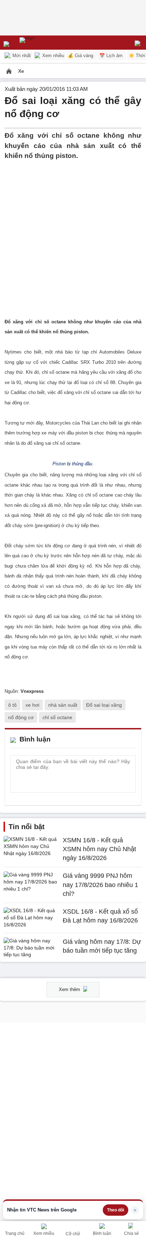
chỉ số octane (57, 717)
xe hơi (32, 705)
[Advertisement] (73, 234)
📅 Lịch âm (111, 55)
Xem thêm (70, 989)
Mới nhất (21, 55)
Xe (21, 71)
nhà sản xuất (62, 705)
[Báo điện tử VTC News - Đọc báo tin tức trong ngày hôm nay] (43, 42)
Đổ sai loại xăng (104, 705)
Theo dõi (115, 1210)
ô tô (12, 705)
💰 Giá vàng (80, 55)
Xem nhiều (52, 55)
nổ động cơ (21, 717)
